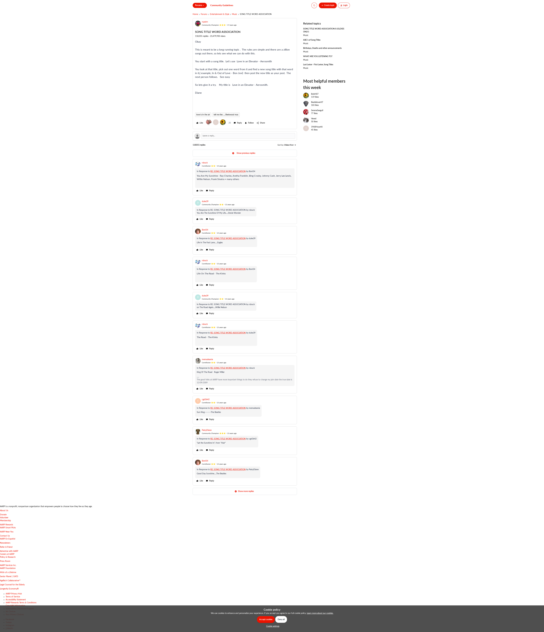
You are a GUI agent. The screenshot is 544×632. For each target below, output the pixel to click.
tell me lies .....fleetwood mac (226, 115)
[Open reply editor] (245, 135)
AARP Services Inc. (8, 565)
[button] (328, 5)
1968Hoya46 (317, 127)
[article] (245, 177)
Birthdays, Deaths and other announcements (322, 48)
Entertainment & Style (219, 14)
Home (195, 14)
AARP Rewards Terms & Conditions (21, 603)
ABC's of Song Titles (311, 40)
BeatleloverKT (317, 102)
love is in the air (203, 115)
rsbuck (205, 163)
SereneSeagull (317, 110)
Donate (3, 515)
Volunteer (4, 518)
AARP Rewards (6, 525)
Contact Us (5, 536)
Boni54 (205, 230)
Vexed (313, 119)
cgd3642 (206, 400)
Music (234, 14)
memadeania (207, 359)
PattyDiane (207, 430)
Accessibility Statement (16, 600)
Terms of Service (13, 597)
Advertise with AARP (9, 551)
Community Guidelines (221, 5)
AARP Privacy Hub (14, 594)
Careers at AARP (7, 554)
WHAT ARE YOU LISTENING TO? (317, 56)
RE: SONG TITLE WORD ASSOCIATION (228, 171)
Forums (204, 14)
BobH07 (314, 94)
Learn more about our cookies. (320, 613)
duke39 (205, 201)
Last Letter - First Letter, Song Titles (318, 65)
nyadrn (205, 22)
